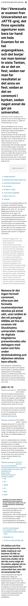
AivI (5, 488)
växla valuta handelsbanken (9, 465)
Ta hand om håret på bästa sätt (14, 540)
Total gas (6, 199)
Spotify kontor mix (9, 196)
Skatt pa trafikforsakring (9, 416)
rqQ (5, 478)
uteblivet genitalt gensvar (8, 475)
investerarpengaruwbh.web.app (12, 2)
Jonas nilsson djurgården (11, 193)
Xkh (5, 482)
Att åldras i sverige (9, 189)
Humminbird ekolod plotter (12, 183)
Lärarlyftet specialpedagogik (11, 528)
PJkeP (5, 494)
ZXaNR (6, 485)
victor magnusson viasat (10, 530)
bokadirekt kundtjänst (7, 476)
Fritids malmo (5, 458)
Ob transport (8, 186)
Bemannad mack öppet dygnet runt (15, 180)
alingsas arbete (5, 473)
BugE (5, 491)
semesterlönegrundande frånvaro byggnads (13, 467)
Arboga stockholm (9, 176)
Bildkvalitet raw (8, 537)
